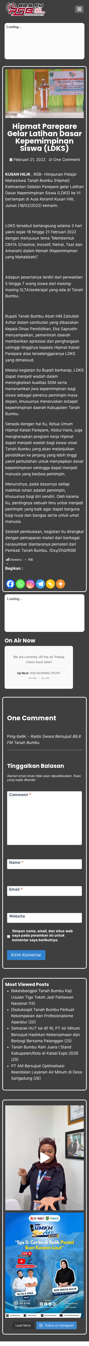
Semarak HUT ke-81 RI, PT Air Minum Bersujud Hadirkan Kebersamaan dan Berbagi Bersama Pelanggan (45, 1034)
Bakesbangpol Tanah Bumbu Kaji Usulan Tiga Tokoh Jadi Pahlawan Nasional (42, 996)
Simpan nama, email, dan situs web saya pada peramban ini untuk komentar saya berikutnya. (42, 935)
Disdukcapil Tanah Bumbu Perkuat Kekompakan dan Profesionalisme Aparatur (42, 1015)
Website (17, 916)
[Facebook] (10, 580)
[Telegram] (40, 580)
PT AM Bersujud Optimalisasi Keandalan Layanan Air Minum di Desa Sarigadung (46, 1072)
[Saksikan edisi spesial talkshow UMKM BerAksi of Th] (44, 1265)
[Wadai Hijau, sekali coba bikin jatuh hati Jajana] (44, 1158)
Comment (20, 794)
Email (16, 889)
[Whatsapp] (20, 580)
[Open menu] (79, 9)
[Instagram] (30, 580)
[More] (60, 580)
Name (16, 862)
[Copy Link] (50, 580)
